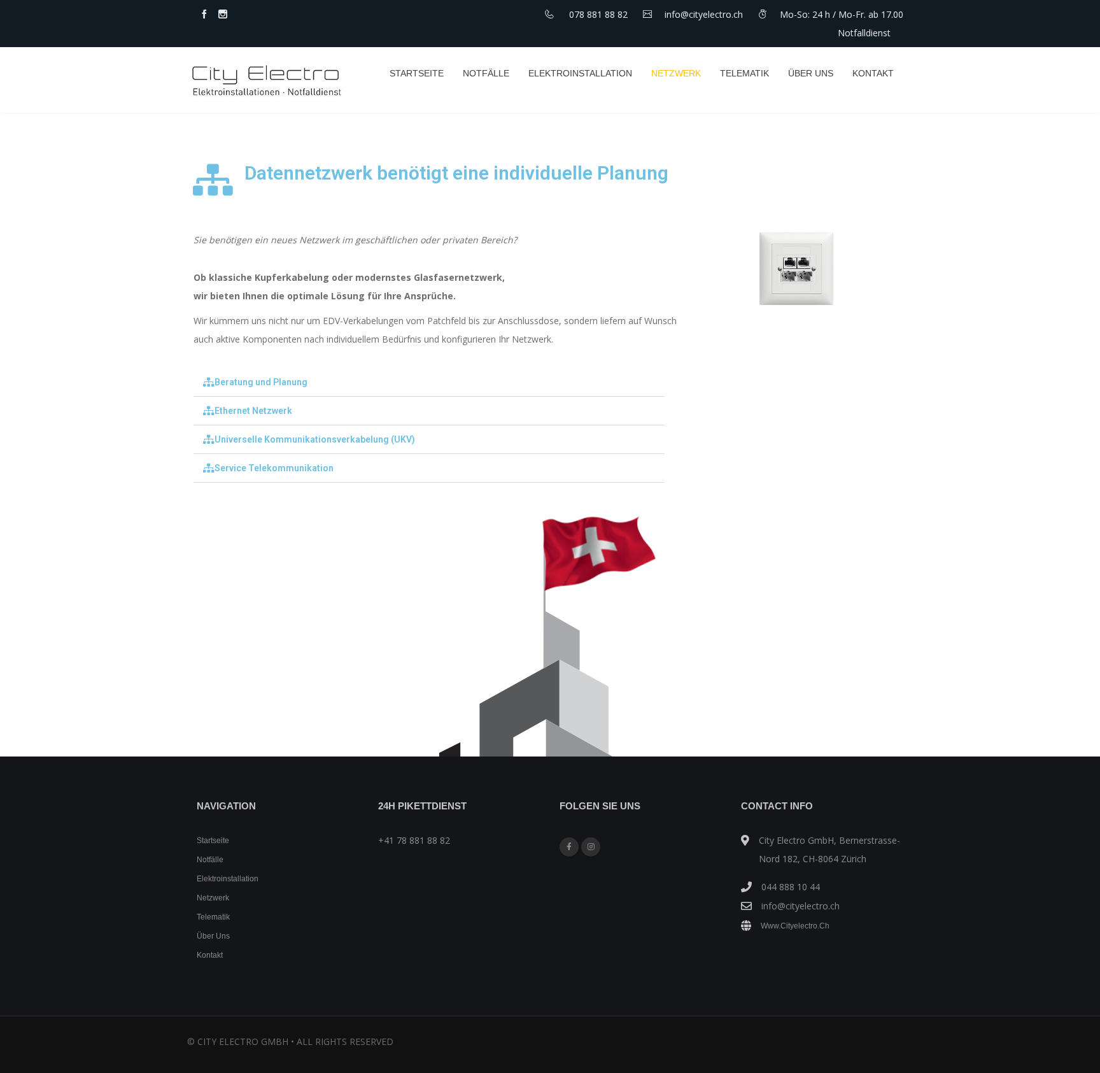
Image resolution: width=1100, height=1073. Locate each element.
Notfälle (486, 73)
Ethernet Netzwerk (253, 411)
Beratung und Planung (261, 382)
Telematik (744, 73)
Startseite (417, 73)
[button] (429, 382)
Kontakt (873, 73)
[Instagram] (590, 846)
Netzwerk (676, 73)
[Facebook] (569, 846)
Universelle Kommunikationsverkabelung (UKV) (315, 439)
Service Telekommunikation (274, 468)
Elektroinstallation (580, 73)
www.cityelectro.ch (795, 925)
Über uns (810, 73)
